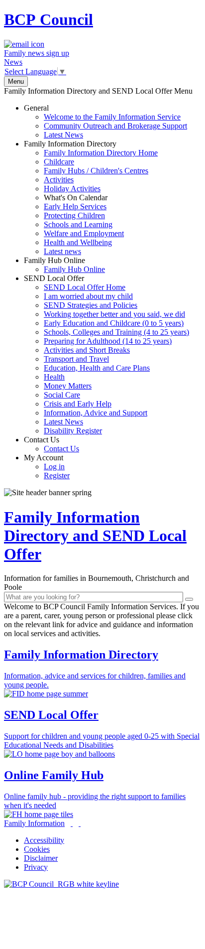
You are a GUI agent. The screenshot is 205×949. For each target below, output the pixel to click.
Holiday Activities (72, 188)
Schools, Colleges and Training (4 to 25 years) (116, 332)
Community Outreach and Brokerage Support (115, 126)
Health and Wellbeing (78, 242)
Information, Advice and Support (95, 412)
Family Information (34, 823)
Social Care (62, 395)
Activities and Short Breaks (87, 350)
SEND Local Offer (106, 354)
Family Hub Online (64, 264)
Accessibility (44, 840)
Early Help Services (75, 206)
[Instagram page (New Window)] (80, 823)
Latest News (63, 135)
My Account (47, 466)
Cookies (37, 849)
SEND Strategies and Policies (90, 305)
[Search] (189, 599)
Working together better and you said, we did (114, 314)
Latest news (62, 251)
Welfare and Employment (84, 233)
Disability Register (73, 430)
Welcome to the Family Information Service (112, 117)
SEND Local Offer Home (84, 287)
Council (48, 19)
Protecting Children (74, 215)
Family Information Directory (91, 197)
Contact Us (51, 444)
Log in (54, 466)
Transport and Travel (76, 359)
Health (54, 377)
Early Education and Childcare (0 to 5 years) (114, 323)
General (105, 121)
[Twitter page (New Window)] (72, 823)
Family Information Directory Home (101, 152)
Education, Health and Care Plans (97, 368)
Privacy (36, 867)
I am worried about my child (88, 296)
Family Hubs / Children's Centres (96, 170)
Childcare (59, 161)
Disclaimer (41, 858)
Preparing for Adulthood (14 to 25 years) (108, 341)
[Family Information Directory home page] (61, 884)
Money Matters (68, 386)
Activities (59, 179)
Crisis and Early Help (77, 404)
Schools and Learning (78, 224)
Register (57, 475)
